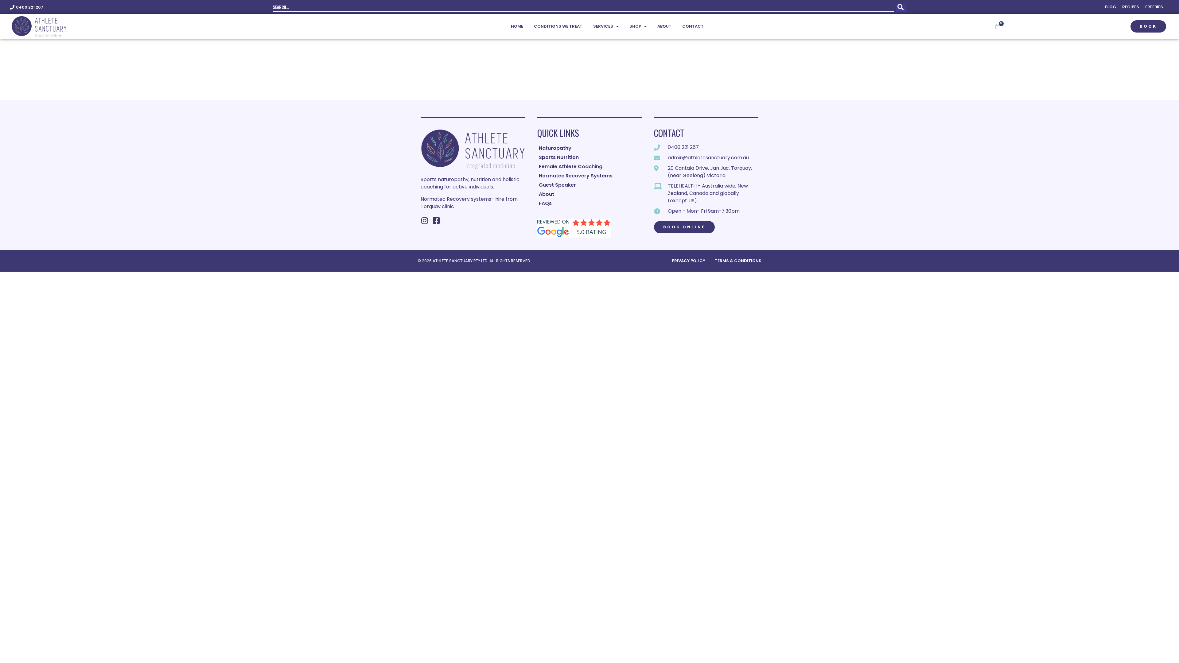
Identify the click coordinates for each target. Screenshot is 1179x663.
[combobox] (583, 7)
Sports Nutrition (559, 157)
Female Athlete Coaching (570, 166)
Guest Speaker (557, 184)
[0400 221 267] (12, 7)
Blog (1110, 7)
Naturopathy (555, 148)
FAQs (545, 203)
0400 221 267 (29, 7)
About (664, 26)
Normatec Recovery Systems (576, 175)
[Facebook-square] (436, 220)
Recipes (1130, 7)
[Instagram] (424, 220)
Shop (635, 26)
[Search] (901, 7)
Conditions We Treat (558, 26)
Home (517, 26)
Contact (693, 26)
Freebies (1154, 7)
